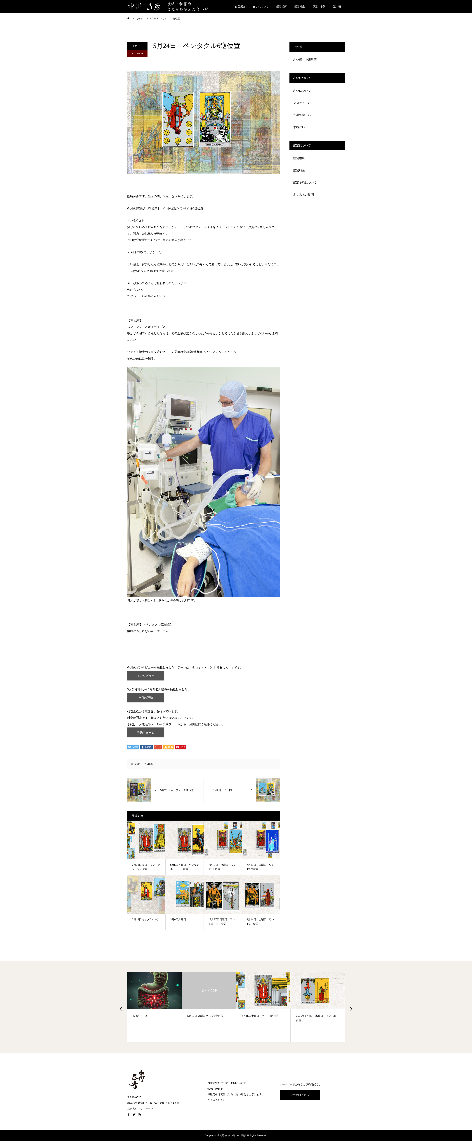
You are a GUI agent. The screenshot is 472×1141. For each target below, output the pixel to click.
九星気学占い (302, 115)
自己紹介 (240, 6)
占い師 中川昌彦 (305, 59)
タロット (137, 46)
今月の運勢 (145, 697)
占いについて (261, 6)
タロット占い (302, 102)
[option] (134, 1007)
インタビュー (146, 675)
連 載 (337, 6)
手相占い (299, 127)
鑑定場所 (281, 6)
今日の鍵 (149, 764)
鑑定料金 (299, 6)
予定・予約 (319, 6)
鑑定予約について (305, 182)
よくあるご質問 (303, 194)
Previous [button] (121, 1009)
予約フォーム (146, 732)
